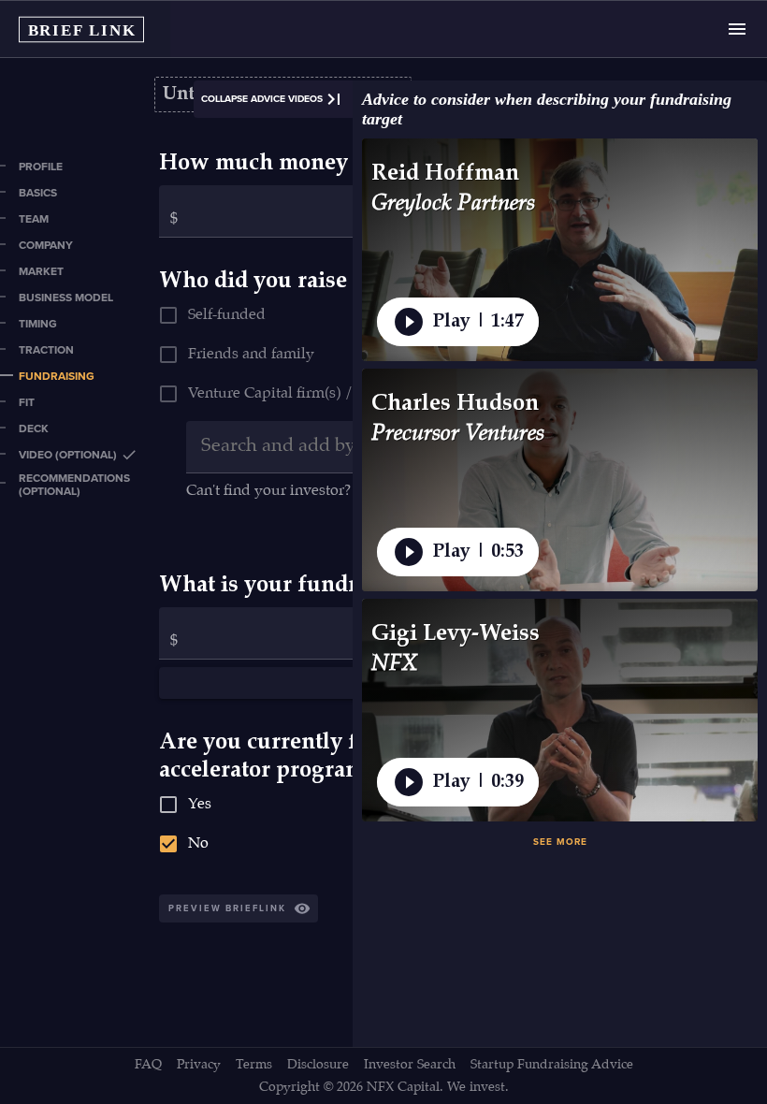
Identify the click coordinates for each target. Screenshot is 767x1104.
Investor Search (410, 1064)
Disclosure (318, 1064)
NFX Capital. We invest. (438, 1087)
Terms (254, 1064)
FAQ (148, 1064)
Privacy (199, 1064)
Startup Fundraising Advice (551, 1064)
